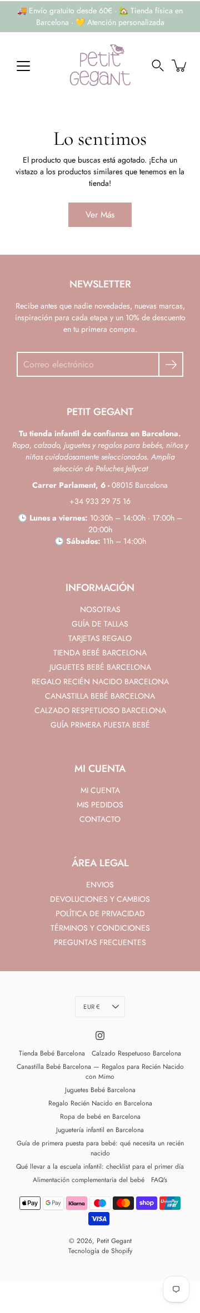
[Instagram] (100, 1035)
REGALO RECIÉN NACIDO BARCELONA (100, 681)
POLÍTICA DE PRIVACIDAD (100, 913)
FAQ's (159, 1180)
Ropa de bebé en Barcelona (100, 1117)
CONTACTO (100, 819)
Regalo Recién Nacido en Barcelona (100, 1103)
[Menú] (23, 66)
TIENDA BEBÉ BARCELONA (100, 652)
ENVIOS (100, 884)
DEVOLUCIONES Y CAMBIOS (100, 899)
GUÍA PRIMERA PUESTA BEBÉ (100, 724)
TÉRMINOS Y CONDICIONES (100, 927)
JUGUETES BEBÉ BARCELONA (100, 667)
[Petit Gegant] (100, 65)
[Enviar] (170, 364)
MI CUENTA (100, 790)
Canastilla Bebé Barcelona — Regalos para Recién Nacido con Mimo (100, 1072)
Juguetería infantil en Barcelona (100, 1130)
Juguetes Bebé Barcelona (100, 1090)
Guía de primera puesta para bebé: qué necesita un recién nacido (100, 1148)
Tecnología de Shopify (100, 1251)
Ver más (100, 215)
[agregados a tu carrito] (180, 65)
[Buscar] (158, 65)
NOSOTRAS (100, 609)
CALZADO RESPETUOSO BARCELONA (100, 710)
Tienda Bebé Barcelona (52, 1053)
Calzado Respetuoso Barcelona (136, 1053)
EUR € (91, 1006)
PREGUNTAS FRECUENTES (100, 942)
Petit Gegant (114, 1241)
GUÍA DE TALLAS (100, 623)
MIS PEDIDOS (100, 804)
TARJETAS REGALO (100, 638)
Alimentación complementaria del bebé (88, 1180)
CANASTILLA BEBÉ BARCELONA (100, 695)
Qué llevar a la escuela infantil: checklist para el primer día (100, 1166)
